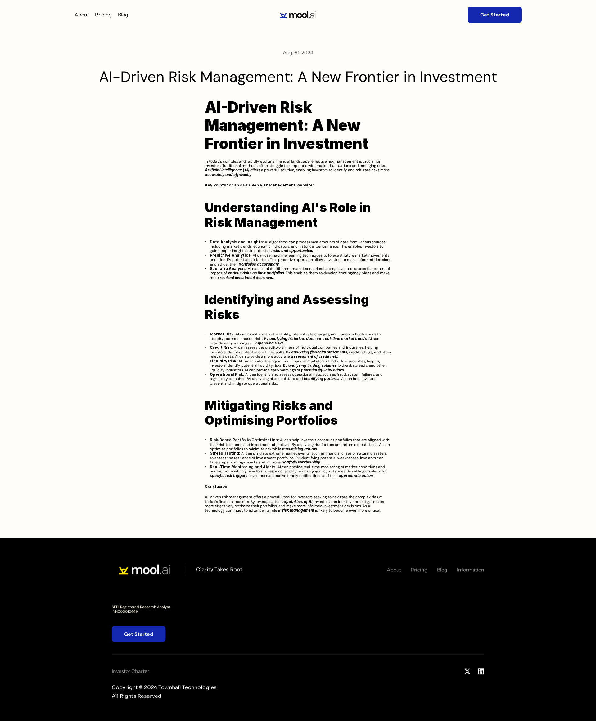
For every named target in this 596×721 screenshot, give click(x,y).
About (81, 14)
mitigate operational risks (254, 383)
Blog (123, 14)
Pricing (103, 14)
